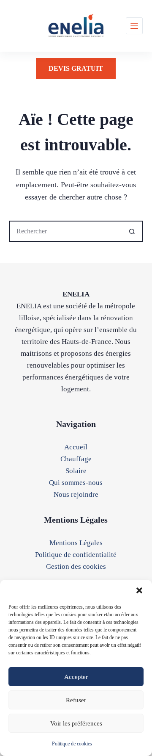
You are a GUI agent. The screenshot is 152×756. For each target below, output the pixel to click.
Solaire (76, 471)
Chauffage (76, 459)
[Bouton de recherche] (132, 231)
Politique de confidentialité (76, 555)
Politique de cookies (72, 744)
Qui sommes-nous (76, 483)
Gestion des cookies (76, 566)
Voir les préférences (76, 723)
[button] (139, 590)
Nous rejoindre (76, 494)
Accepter (76, 676)
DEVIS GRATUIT (76, 68)
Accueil (75, 447)
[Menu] (134, 25)
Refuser (76, 700)
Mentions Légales (76, 543)
